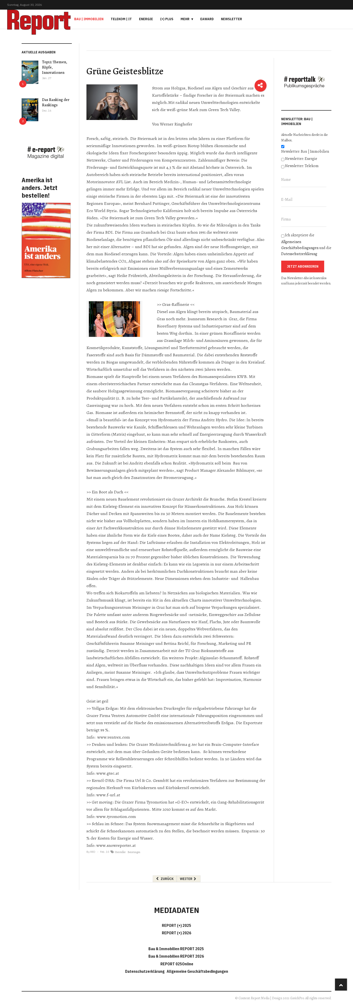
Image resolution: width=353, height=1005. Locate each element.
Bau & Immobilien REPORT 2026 (176, 956)
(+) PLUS (166, 19)
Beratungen (134, 852)
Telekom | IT (121, 19)
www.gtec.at (107, 773)
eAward (207, 19)
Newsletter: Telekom (302, 166)
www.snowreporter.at (116, 845)
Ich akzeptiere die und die (306, 244)
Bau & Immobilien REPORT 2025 (176, 948)
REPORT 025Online (176, 963)
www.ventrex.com (113, 737)
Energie (146, 19)
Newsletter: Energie (301, 158)
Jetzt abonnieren (302, 266)
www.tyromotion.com (116, 816)
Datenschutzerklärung (299, 254)
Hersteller (120, 852)
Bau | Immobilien (88, 19)
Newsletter (231, 19)
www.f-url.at (108, 795)
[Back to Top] (341, 985)
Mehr (185, 19)
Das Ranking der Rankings (55, 102)
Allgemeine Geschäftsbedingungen (197, 971)
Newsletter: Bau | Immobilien (305, 151)
